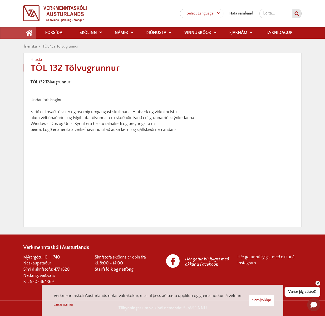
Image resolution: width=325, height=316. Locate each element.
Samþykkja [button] (261, 300)
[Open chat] (313, 304)
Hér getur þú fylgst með (259, 257)
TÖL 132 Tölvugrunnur (60, 46)
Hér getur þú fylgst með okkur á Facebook (207, 262)
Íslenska (30, 46)
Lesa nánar (63, 304)
